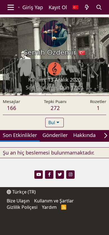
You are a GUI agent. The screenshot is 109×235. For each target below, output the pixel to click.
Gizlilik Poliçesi (22, 207)
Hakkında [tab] (84, 135)
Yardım (49, 207)
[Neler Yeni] (87, 7)
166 (11, 108)
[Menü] (11, 7)
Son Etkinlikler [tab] (20, 135)
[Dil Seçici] (75, 7)
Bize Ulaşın (18, 201)
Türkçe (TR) (23, 192)
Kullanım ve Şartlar (54, 201)
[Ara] (99, 7)
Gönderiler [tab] (55, 135)
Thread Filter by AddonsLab (32, 229)
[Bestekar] (54, 68)
